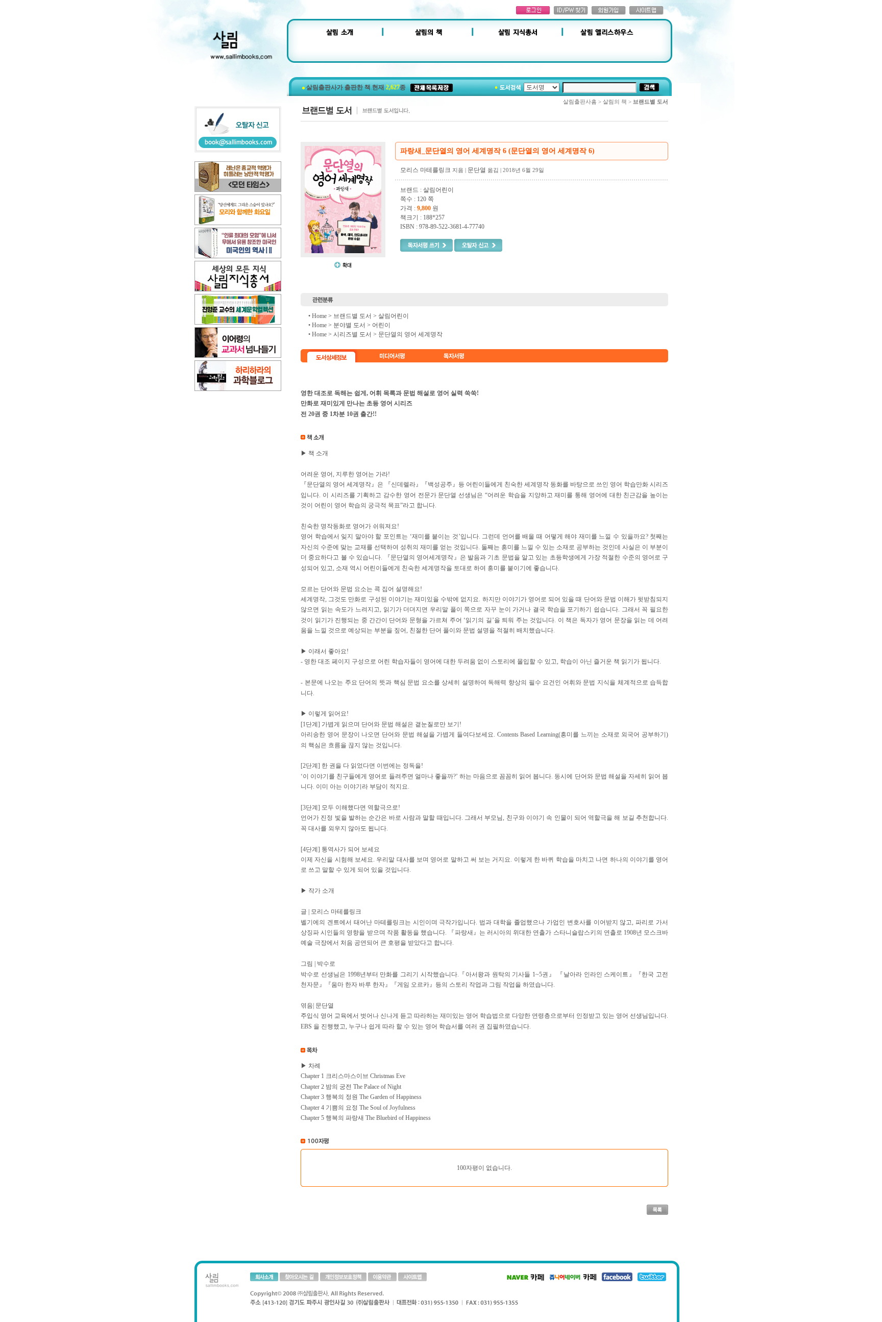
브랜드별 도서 (352, 316)
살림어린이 (393, 316)
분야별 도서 (349, 325)
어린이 (381, 325)
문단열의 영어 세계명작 (410, 334)
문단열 (477, 170)
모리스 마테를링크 (425, 170)
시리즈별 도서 (352, 334)
